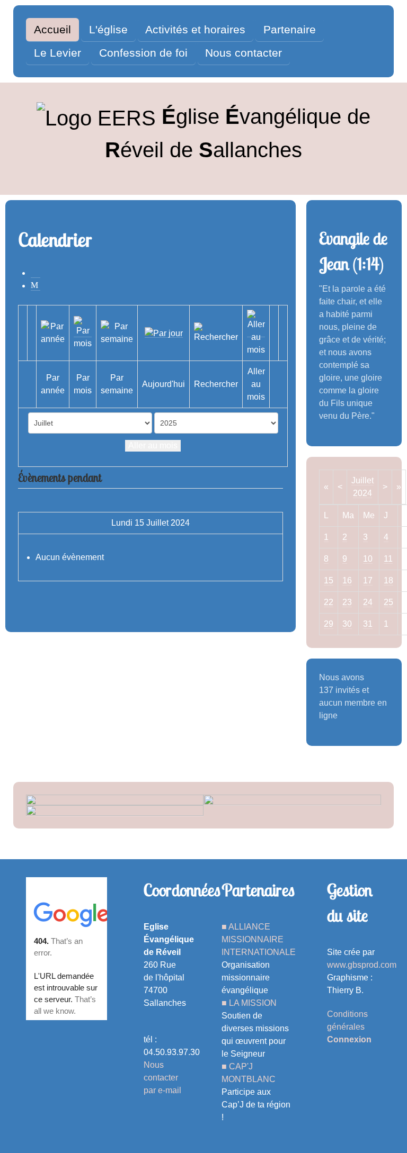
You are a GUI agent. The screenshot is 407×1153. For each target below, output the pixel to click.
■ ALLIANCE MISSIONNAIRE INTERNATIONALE (259, 939)
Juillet (362, 480)
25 (388, 602)
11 (388, 558)
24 (368, 602)
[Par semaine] (117, 332)
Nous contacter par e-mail (162, 1077)
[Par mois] (83, 332)
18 (388, 580)
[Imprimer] (35, 272)
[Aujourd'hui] (164, 332)
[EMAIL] (35, 285)
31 (368, 623)
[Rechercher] (216, 332)
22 (328, 602)
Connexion (349, 1039)
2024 (362, 493)
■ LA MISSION (249, 1002)
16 (347, 580)
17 (368, 580)
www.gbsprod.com (361, 964)
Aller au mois (153, 445)
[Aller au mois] (256, 332)
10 (368, 558)
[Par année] (53, 332)
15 (328, 580)
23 (347, 602)
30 (347, 623)
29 (328, 623)
